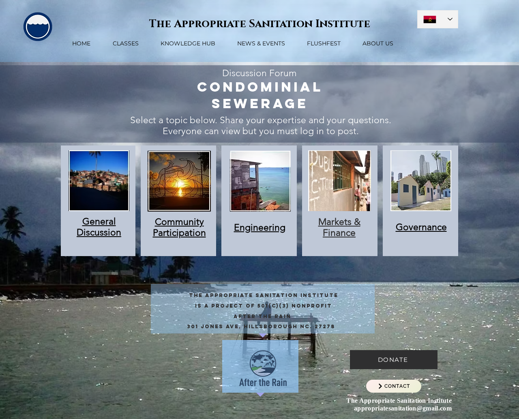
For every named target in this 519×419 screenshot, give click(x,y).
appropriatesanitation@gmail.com (403, 408)
